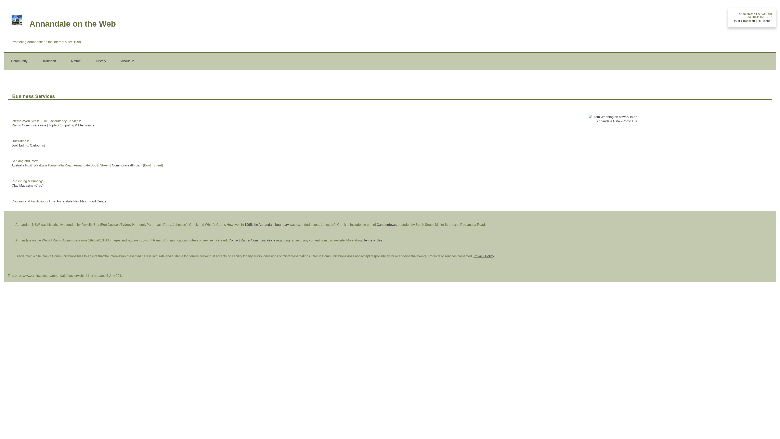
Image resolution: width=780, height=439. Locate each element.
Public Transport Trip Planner (752, 20)
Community (19, 61)
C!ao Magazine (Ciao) (27, 185)
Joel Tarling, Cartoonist (28, 145)
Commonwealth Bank (127, 165)
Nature (76, 61)
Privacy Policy (483, 256)
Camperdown (386, 224)
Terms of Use (372, 240)
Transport (49, 61)
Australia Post (22, 165)
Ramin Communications (29, 125)
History (101, 61)
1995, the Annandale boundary (267, 224)
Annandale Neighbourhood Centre (81, 201)
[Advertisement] (752, 138)
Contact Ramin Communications (252, 240)
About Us (127, 61)
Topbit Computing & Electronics (71, 125)
